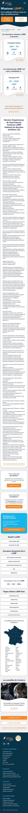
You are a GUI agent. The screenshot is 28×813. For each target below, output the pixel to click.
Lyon (6, 663)
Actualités (5, 758)
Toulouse (18, 665)
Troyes (17, 668)
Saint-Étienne (19, 660)
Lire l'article (13, 708)
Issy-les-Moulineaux (9, 660)
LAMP (19, 29)
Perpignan (18, 654)
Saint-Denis (18, 659)
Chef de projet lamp (14, 607)
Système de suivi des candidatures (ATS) (12, 776)
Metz (6, 668)
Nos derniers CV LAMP (14, 545)
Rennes (17, 656)
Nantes (17, 647)
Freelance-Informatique (13, 810)
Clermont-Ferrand (9, 653)
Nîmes (17, 650)
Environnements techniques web (14, 565)
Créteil (6, 654)
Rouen (17, 657)
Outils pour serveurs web (14, 561)
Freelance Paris (19, 653)
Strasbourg (18, 662)
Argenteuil (7, 648)
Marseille (7, 667)
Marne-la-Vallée (8, 665)
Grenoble (7, 659)
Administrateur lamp (14, 595)
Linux (13, 584)
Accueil (2, 29)
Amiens (7, 647)
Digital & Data (8, 29)
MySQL (19, 584)
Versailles (18, 670)
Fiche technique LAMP (14, 541)
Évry (6, 657)
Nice (17, 648)
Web (13, 29)
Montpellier (7, 670)
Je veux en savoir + (14, 111)
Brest (6, 651)
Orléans (17, 651)
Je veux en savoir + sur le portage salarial (14, 727)
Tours (17, 667)
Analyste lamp (14, 599)
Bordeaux (7, 650)
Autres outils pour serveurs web (14, 557)
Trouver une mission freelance (9, 785)
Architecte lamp (14, 603)
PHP (8, 584)
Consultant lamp (14, 611)
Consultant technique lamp (14, 615)
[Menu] (25, 3)
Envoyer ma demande (14, 529)
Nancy (6, 671)
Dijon (6, 656)
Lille (6, 662)
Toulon (17, 663)
